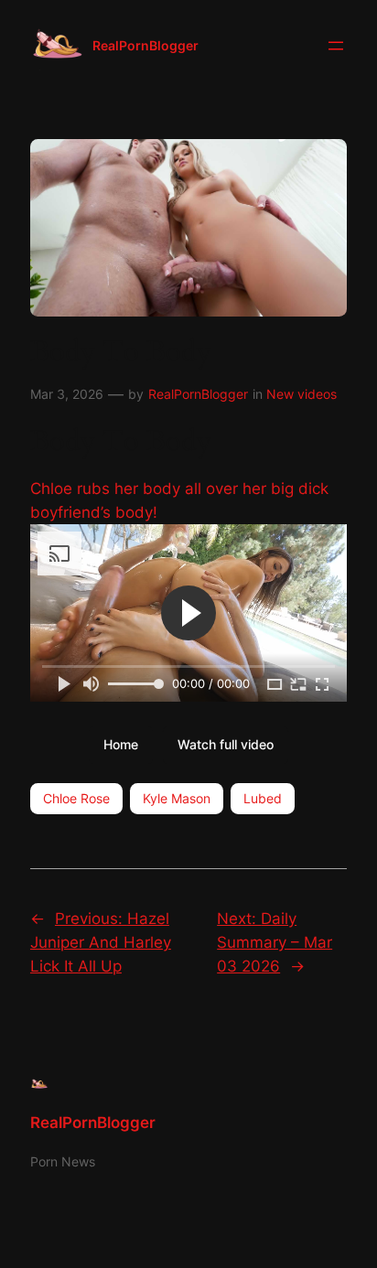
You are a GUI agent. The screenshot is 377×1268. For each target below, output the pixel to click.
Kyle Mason (176, 798)
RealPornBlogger (145, 45)
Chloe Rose (76, 798)
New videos (301, 394)
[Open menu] (336, 46)
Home (120, 744)
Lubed (262, 798)
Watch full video (226, 744)
